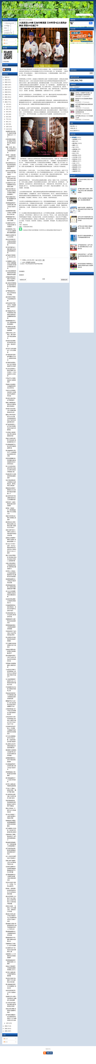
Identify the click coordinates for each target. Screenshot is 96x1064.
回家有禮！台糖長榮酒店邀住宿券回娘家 (11, 503)
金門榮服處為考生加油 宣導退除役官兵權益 (11, 292)
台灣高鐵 (6, 25)
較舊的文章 (64, 279)
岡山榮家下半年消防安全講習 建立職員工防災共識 (11, 178)
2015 (6, 82)
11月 (7, 129)
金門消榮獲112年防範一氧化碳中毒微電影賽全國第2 (11, 830)
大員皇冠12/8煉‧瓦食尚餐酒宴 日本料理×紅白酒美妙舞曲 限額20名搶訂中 (11, 673)
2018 (6, 89)
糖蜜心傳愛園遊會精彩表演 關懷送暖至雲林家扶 (11, 404)
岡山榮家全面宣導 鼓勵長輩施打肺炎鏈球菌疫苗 (11, 745)
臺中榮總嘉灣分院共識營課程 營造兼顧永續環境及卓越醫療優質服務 (11, 314)
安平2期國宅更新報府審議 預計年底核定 (11, 645)
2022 (6, 99)
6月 (7, 116)
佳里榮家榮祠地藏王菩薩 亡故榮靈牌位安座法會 (11, 212)
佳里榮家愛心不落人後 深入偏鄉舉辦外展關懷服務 (11, 230)
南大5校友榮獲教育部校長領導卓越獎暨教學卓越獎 (11, 272)
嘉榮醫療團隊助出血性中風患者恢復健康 (11, 759)
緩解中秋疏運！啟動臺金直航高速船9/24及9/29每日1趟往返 (85, 209)
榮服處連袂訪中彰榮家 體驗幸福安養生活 (11, 939)
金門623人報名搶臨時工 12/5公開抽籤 (11, 350)
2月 (7, 106)
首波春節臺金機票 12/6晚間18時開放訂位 (11, 600)
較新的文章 (23, 279)
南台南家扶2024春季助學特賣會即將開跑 (11, 639)
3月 (7, 109)
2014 (6, 80)
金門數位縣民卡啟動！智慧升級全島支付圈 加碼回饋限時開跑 (85, 190)
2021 (6, 97)
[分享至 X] (42, 260)
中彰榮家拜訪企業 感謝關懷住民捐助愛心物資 (11, 184)
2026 (6, 1031)
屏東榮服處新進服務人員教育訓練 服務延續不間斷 (11, 586)
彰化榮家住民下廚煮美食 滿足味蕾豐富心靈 (11, 949)
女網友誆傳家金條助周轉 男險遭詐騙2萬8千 (11, 651)
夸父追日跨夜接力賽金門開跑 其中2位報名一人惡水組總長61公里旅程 (11, 372)
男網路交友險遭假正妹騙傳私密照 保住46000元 (11, 386)
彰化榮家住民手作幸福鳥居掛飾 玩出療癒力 (11, 224)
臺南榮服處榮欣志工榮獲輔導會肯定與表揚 (11, 933)
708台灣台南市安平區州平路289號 (33, 263)
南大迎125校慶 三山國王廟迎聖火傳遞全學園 (11, 816)
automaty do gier (5, 0)
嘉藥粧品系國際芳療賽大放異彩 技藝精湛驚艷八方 (11, 539)
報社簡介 (11, 15)
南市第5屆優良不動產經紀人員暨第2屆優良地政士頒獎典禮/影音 (85, 265)
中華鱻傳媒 (31, 5)
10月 (7, 126)
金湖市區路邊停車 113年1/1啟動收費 (11, 992)
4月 (7, 111)
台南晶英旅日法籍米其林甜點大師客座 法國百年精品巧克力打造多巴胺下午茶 (11, 720)
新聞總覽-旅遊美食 (30, 262)
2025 (6, 1028)
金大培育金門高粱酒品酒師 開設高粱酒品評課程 (11, 1004)
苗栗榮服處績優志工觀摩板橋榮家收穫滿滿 (11, 626)
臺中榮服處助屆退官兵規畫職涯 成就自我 (11, 986)
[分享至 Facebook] (44, 260)
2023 (6, 102)
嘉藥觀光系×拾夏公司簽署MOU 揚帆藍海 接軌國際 (11, 998)
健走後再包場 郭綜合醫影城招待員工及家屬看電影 (11, 497)
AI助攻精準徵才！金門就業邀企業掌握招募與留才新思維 (85, 256)
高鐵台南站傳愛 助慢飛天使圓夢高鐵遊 (11, 1010)
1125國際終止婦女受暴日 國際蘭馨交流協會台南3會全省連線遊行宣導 (11, 265)
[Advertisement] (83, 55)
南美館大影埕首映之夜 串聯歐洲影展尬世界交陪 (11, 410)
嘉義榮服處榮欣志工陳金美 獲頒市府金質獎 (11, 580)
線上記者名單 (28, 15)
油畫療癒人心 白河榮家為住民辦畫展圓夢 (11, 955)
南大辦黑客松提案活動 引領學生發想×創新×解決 (11, 796)
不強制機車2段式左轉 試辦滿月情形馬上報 (11, 688)
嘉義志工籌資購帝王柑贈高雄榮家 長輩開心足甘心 (11, 968)
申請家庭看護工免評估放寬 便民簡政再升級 (11, 614)
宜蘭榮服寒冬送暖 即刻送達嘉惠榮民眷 (11, 620)
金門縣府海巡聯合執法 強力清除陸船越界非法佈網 (11, 364)
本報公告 (18, 15)
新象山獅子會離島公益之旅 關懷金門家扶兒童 (11, 862)
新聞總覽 (74, 137)
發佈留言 (21, 275)
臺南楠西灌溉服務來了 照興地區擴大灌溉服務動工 (11, 844)
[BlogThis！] (40, 260)
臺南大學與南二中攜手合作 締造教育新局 (11, 810)
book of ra (48, 1048)
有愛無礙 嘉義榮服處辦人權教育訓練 (11, 665)
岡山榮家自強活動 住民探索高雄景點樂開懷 (11, 328)
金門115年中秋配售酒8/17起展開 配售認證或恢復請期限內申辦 (85, 218)
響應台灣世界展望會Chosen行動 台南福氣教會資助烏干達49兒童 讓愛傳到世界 (11, 418)
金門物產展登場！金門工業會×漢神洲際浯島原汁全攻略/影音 (85, 246)
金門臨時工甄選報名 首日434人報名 (11, 257)
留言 (6, 43)
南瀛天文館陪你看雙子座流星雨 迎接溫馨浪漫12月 (11, 440)
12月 (7, 1023)
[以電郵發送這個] (38, 260)
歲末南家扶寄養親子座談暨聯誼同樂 (11, 298)
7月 (7, 119)
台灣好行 (6, 30)
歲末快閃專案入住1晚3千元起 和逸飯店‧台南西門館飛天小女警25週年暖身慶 (11, 900)
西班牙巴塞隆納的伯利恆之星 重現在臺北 (11, 172)
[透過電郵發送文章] (36, 260)
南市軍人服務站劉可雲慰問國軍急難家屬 (11, 974)
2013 (6, 77)
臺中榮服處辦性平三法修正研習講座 (11, 779)
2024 (6, 1026)
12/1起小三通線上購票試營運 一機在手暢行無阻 (11, 790)
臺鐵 (5, 28)
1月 (7, 104)
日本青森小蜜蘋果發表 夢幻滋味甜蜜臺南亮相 (11, 434)
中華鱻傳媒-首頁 (9, 23)
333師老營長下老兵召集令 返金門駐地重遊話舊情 (11, 633)
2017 (6, 87)
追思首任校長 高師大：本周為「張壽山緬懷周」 (11, 884)
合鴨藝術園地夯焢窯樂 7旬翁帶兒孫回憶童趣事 (10, 278)
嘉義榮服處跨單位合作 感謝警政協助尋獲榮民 (11, 322)
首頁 (4, 15)
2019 (6, 92)
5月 (7, 114)
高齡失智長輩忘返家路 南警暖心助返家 (11, 517)
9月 (7, 124)
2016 (6, 84)
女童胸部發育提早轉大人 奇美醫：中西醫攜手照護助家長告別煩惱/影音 (11, 730)
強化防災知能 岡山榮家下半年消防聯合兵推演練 (11, 980)
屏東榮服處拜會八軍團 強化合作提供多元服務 (11, 218)
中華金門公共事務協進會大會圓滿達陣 (11, 380)
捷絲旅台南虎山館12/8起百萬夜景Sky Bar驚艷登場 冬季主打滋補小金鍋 (11, 917)
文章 (6, 40)
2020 (6, 94)
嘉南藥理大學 (8, 33)
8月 (7, 121)
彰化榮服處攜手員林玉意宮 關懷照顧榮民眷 (11, 446)
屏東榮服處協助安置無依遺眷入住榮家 (11, 961)
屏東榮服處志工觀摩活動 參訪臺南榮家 (11, 773)
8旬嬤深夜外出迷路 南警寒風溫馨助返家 (11, 475)
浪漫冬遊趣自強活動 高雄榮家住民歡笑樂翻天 (11, 198)
